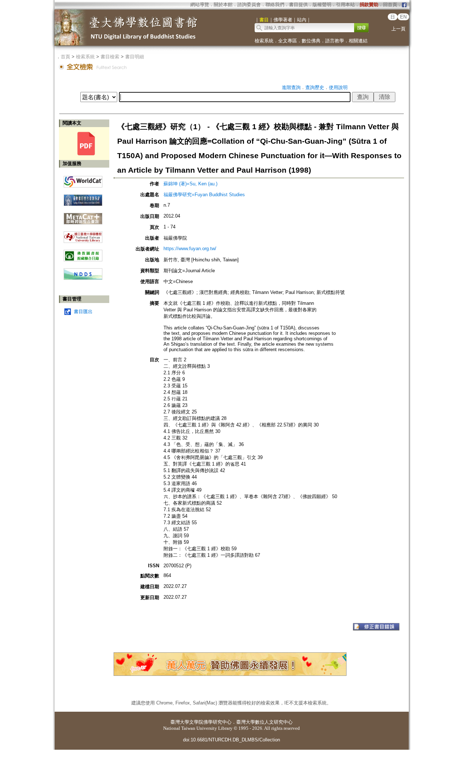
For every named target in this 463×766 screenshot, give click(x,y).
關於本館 (223, 4)
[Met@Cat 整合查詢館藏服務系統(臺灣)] (83, 215)
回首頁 (390, 4)
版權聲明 (322, 4)
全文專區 (287, 40)
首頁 (65, 56)
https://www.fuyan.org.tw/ (189, 248)
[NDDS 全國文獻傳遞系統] (83, 278)
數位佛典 (311, 40)
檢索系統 (264, 40)
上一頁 (398, 28)
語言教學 (334, 40)
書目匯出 (83, 311)
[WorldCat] (83, 180)
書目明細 (134, 56)
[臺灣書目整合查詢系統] (83, 197)
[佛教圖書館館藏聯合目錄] (83, 252)
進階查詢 (291, 87)
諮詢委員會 (249, 4)
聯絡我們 (275, 4)
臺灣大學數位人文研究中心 (264, 722)
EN (403, 17)
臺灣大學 (179, 722)
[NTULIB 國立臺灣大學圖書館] (83, 234)
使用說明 (338, 87)
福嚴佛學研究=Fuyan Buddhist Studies (204, 194)
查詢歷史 (314, 87)
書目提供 (298, 4)
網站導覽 (199, 4)
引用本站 (345, 4)
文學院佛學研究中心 (210, 722)
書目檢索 (110, 56)
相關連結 (358, 40)
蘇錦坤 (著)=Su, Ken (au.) (190, 183)
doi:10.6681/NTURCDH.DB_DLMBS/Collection (231, 739)
